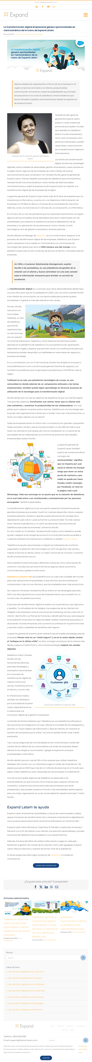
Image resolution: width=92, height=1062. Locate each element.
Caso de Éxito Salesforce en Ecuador (25, 978)
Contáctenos (80, 1026)
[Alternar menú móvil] (86, 14)
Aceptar (46, 1058)
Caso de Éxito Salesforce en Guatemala (26, 991)
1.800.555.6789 (19, 1036)
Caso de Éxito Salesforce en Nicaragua (26, 1003)
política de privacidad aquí (83, 1049)
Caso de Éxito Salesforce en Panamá (25, 1010)
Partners (65, 1030)
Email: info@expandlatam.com (46, 2)
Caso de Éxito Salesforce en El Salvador (29, 34)
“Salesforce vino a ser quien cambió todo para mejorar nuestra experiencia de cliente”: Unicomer (17, 927)
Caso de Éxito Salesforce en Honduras (25, 997)
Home (52, 1026)
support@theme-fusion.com (23, 1040)
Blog (72, 1030)
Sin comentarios (50, 940)
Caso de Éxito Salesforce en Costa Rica (26, 972)
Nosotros (60, 1026)
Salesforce (41, 235)
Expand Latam (70, 539)
